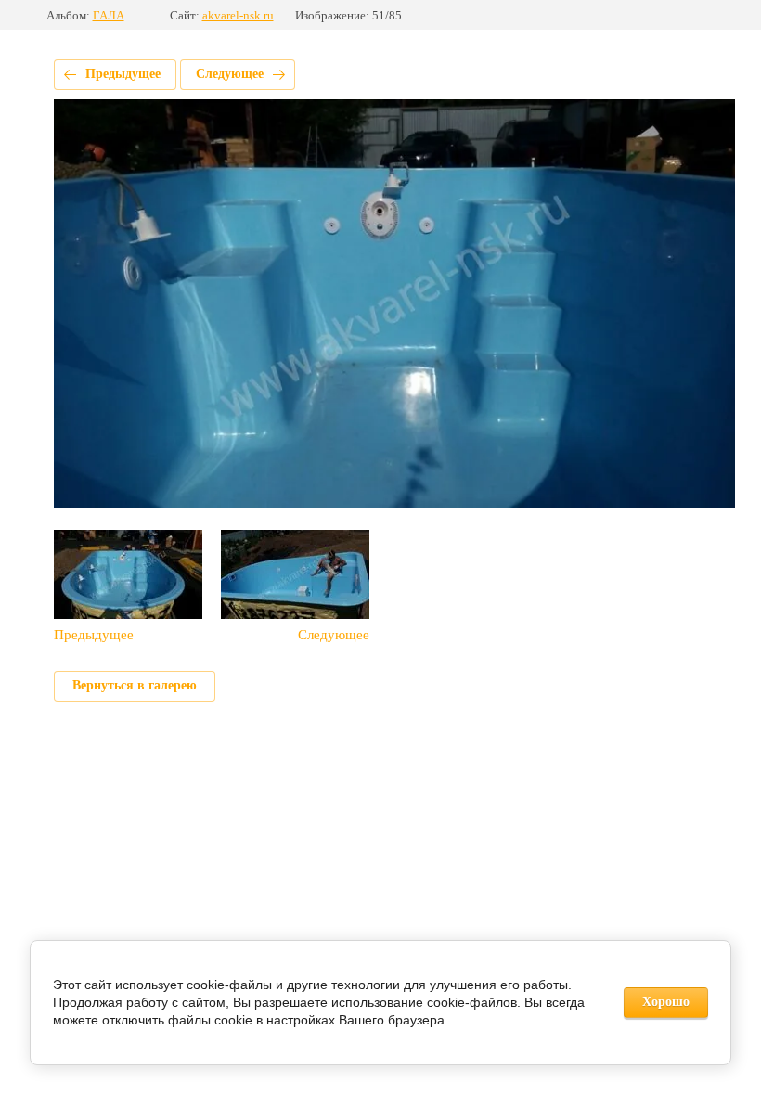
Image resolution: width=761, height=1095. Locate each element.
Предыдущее (123, 74)
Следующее (230, 74)
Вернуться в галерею (134, 685)
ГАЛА (108, 15)
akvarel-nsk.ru (238, 15)
